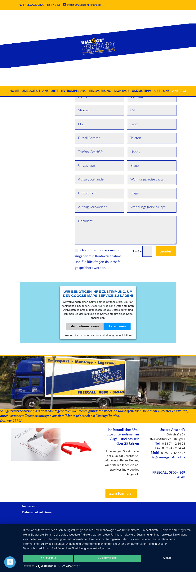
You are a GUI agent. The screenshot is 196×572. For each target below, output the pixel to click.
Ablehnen (48, 558)
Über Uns (162, 91)
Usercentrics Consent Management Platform (105, 335)
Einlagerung (100, 91)
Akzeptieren (117, 326)
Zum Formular (121, 493)
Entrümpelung (74, 91)
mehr (167, 558)
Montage (121, 91)
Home (14, 91)
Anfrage (179, 91)
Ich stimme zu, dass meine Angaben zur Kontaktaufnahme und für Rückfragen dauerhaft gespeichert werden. (98, 259)
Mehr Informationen (84, 326)
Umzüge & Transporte (40, 91)
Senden (166, 251)
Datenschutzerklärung (37, 512)
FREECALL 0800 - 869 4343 (41, 4)
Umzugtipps (142, 91)
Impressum (29, 506)
